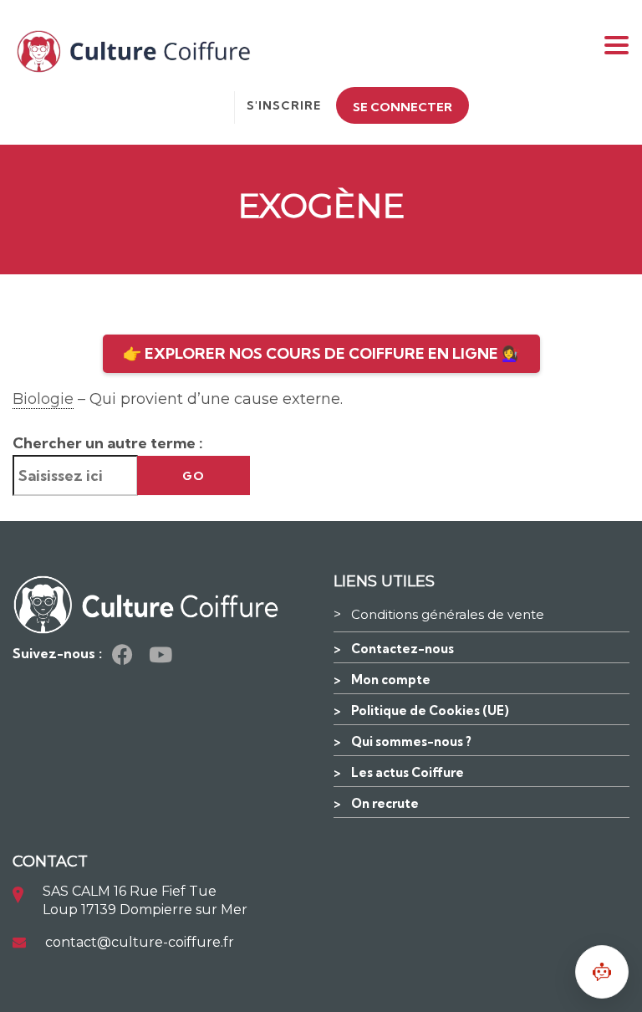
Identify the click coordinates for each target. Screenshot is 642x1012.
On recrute (385, 803)
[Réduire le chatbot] (602, 972)
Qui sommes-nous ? (411, 741)
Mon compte (391, 679)
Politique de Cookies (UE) (430, 710)
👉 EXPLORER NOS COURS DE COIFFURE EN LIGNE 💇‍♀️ (321, 353)
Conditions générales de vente (447, 614)
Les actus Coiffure (407, 772)
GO (193, 475)
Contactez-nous (402, 649)
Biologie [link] (43, 399)
